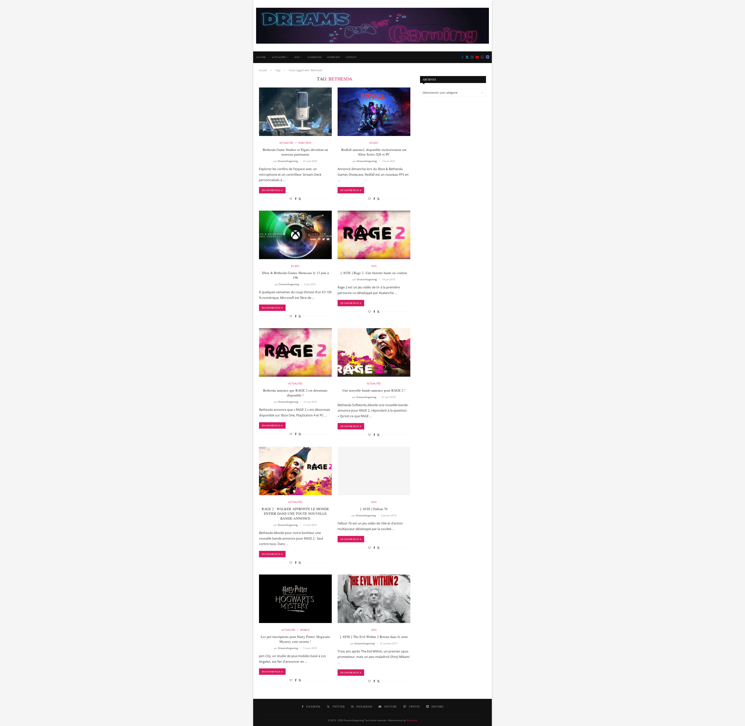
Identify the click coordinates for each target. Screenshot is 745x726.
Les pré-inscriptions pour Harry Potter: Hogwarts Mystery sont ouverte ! (295, 639)
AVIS (296, 57)
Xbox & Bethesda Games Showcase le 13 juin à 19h (295, 275)
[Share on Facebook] (295, 199)
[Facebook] (462, 57)
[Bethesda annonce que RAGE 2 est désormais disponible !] (295, 352)
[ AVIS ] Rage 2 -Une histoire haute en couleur (374, 272)
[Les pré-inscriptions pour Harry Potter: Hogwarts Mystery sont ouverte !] (295, 599)
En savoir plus (271, 190)
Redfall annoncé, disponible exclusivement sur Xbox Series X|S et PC (373, 152)
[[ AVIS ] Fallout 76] (374, 471)
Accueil (261, 57)
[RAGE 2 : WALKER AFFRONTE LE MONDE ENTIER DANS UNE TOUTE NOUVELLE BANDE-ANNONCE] (295, 471)
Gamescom (314, 57)
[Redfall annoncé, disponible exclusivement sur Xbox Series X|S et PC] (374, 111)
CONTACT (351, 57)
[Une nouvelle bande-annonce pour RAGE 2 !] (374, 352)
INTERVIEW (333, 57)
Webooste (411, 720)
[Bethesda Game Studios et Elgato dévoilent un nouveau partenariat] (295, 111)
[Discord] (487, 57)
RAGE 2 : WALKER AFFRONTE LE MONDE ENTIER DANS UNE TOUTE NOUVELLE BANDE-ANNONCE (295, 513)
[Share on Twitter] (299, 199)
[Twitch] (482, 57)
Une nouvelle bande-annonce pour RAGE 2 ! (373, 390)
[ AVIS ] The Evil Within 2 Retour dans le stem (374, 636)
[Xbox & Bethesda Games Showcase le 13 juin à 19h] (295, 235)
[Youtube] (477, 57)
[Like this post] (290, 199)
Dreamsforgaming (288, 161)
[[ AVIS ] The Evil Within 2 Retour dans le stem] (374, 599)
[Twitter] (467, 57)
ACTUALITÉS (279, 57)
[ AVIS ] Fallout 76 (373, 508)
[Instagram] (472, 57)
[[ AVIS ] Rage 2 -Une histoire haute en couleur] (374, 235)
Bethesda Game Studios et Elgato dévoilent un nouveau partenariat (295, 152)
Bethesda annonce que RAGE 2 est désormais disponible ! (295, 392)
